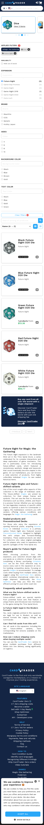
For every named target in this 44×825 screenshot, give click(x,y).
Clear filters (21, 215)
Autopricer (22, 715)
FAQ (22, 744)
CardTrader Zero (27, 575)
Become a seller (22, 707)
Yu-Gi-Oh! (22, 777)
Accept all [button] (23, 814)
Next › (30, 431)
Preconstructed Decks (12, 533)
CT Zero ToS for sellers (22, 727)
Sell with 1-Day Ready (21, 709)
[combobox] (22, 691)
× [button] (39, 781)
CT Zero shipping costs (22, 704)
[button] (4, 24)
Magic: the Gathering (23, 514)
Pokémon (22, 775)
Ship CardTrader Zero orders (22, 762)
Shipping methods (22, 741)
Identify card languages (22, 757)
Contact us (22, 746)
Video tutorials (22, 765)
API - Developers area (22, 717)
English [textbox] (22, 691)
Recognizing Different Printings (22, 759)
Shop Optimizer (22, 712)
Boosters (25, 529)
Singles (24, 477)
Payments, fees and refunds (22, 738)
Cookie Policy (22, 733)
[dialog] (22, 801)
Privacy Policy (22, 730)
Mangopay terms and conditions (22, 736)
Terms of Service (22, 725)
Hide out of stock (10, 63)
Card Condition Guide (22, 754)
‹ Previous (15, 431)
